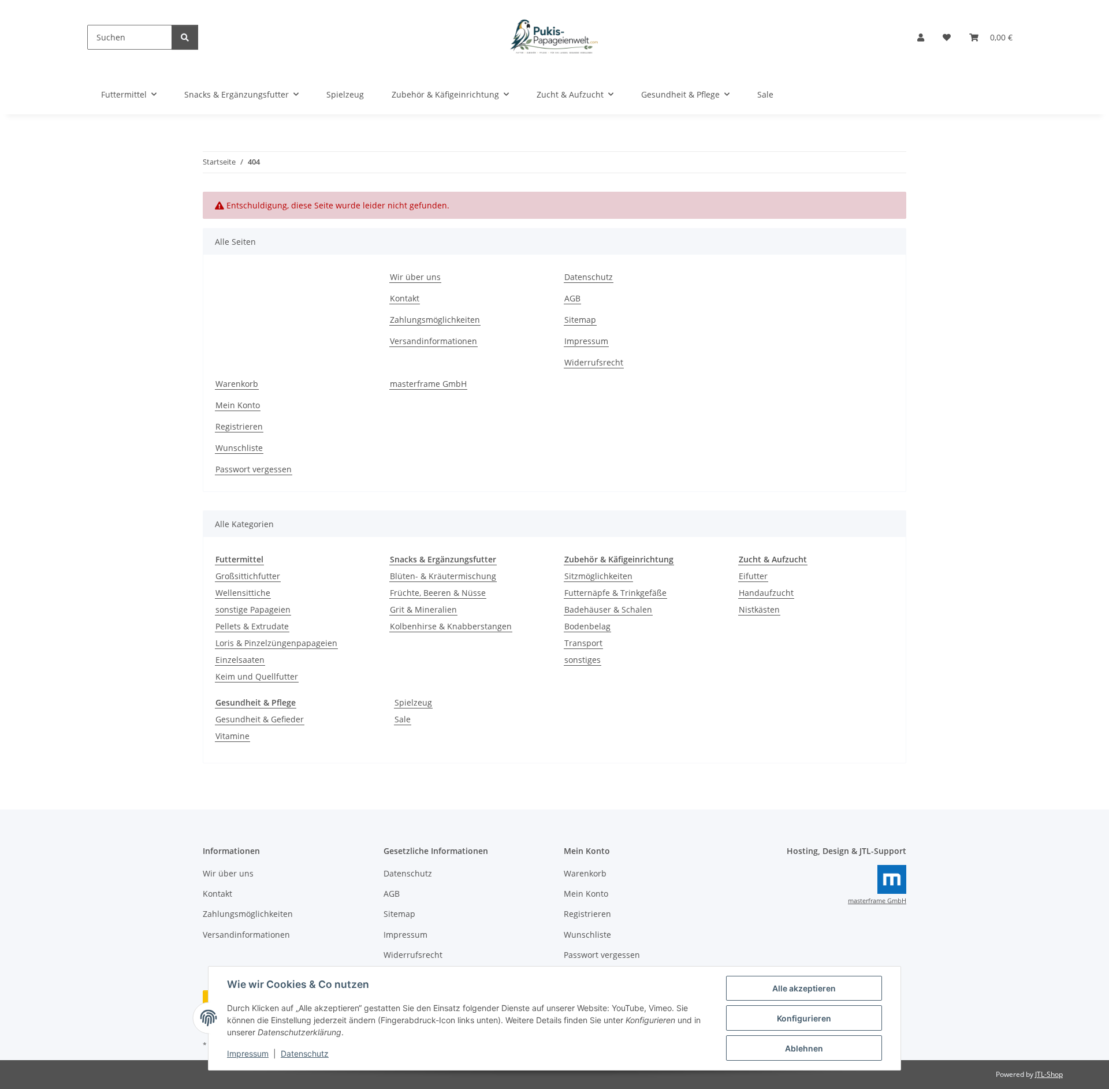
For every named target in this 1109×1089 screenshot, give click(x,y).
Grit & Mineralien (423, 609)
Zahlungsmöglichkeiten (435, 319)
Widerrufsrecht (593, 362)
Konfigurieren (804, 1018)
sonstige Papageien (253, 609)
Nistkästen (759, 609)
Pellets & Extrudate (252, 626)
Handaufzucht (766, 592)
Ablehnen (804, 1048)
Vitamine (232, 735)
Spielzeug (413, 702)
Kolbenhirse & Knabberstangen (451, 626)
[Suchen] (185, 37)
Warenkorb (236, 383)
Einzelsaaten (240, 659)
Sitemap (580, 319)
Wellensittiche (242, 592)
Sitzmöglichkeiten (598, 575)
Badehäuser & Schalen (608, 609)
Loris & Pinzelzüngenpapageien (276, 642)
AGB (572, 298)
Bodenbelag (587, 626)
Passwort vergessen (253, 469)
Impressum (248, 1053)
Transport (583, 642)
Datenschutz (305, 1053)
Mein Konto (237, 405)
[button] (920, 37)
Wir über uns (415, 276)
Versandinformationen (433, 340)
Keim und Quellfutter (256, 676)
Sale (403, 719)
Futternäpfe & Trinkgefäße (615, 592)
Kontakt (404, 298)
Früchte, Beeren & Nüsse (438, 592)
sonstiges (582, 659)
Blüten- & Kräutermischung (443, 575)
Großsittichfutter (247, 575)
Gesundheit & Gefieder (259, 719)
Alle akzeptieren (804, 988)
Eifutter (753, 575)
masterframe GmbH (428, 383)
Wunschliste (239, 447)
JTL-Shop (1049, 1074)
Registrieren (239, 426)
